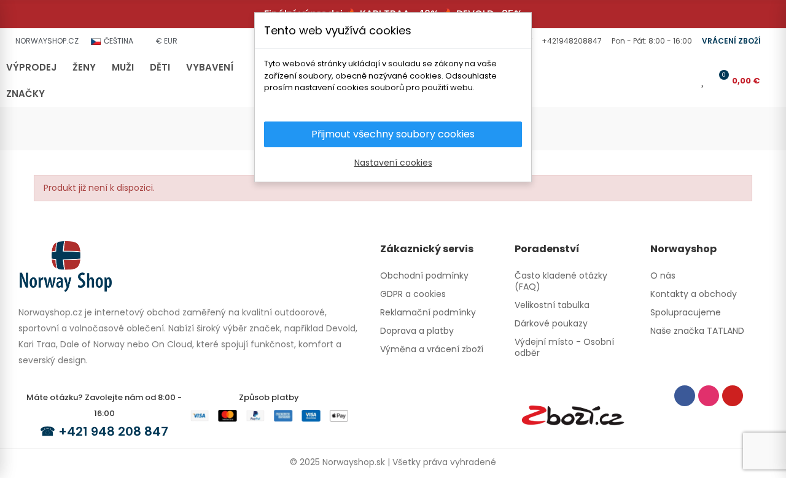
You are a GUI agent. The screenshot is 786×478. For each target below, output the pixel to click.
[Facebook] (684, 395)
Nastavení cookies (393, 162)
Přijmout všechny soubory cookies (393, 134)
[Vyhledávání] (666, 80)
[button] (570, 41)
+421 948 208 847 (113, 431)
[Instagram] (708, 395)
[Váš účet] (686, 80)
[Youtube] (732, 395)
